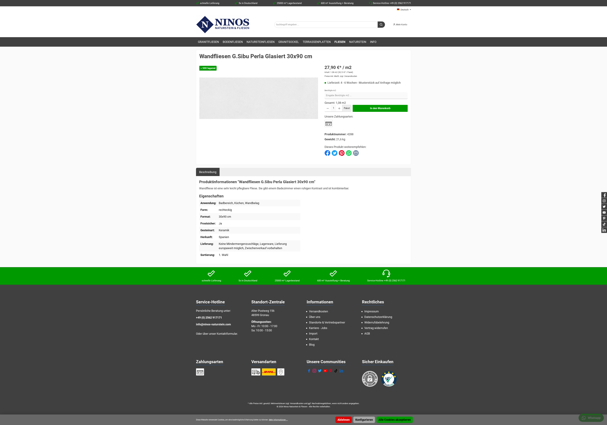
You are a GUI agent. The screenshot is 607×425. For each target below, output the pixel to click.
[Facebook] (309, 370)
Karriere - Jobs (318, 328)
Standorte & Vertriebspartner (327, 322)
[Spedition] (255, 371)
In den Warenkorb (380, 108)
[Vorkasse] (329, 123)
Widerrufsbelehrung (376, 322)
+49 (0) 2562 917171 (209, 317)
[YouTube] (325, 370)
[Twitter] (319, 370)
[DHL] (269, 371)
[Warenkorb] (412, 23)
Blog (312, 344)
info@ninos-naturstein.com (213, 324)
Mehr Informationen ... (278, 420)
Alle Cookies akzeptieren (395, 419)
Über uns (314, 317)
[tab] (208, 172)
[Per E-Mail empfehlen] (355, 152)
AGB (367, 333)
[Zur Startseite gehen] (223, 24)
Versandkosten (318, 311)
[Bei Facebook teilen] (327, 152)
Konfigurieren (364, 419)
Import (313, 333)
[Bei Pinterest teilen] (341, 152)
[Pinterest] (330, 370)
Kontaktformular (227, 333)
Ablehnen (343, 419)
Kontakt (314, 339)
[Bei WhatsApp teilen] (348, 152)
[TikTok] (336, 370)
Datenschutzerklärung (378, 317)
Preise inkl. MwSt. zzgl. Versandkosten (341, 76)
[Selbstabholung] (281, 371)
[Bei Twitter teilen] (334, 152)
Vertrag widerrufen (376, 328)
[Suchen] (381, 24)
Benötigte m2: (330, 90)
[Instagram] (314, 370)
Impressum (371, 311)
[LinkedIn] (341, 370)
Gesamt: (330, 102)
